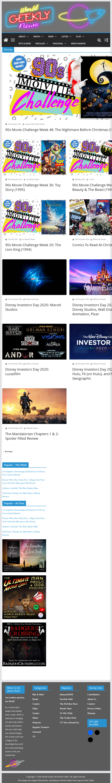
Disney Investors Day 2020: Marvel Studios (33, 307)
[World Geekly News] (56, 3)
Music (35, 718)
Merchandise (78, 43)
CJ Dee (91, 179)
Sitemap (91, 713)
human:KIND (66, 694)
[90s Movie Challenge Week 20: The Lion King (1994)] (34, 217)
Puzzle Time (66, 708)
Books (35, 699)
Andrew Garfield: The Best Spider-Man (20, 488)
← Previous (7, 451)
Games (36, 713)
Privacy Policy (94, 708)
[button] (27, 36)
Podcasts (37, 722)
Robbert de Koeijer (99, 239)
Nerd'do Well (66, 699)
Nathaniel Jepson (32, 428)
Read (51, 36)
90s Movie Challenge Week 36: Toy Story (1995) (33, 187)
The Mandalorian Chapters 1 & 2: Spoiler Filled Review (32, 436)
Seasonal (58, 43)
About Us (91, 699)
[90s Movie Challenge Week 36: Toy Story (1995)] (34, 157)
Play (78, 36)
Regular (40, 43)
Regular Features (41, 727)
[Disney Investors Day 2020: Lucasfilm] (34, 342)
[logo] (15, 761)
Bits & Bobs (25, 43)
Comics (36, 704)
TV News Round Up (69, 722)
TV (34, 736)
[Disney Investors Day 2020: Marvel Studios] (34, 277)
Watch (36, 36)
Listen (64, 36)
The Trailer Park (68, 718)
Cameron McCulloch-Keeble (35, 124)
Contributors (93, 694)
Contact (91, 704)
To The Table (66, 713)
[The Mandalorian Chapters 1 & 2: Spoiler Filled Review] (34, 406)
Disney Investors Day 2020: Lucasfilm (27, 371)
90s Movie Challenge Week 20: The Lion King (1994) (33, 247)
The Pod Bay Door (69, 704)
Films (35, 708)
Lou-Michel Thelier (32, 179)
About (22, 36)
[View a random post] (106, 40)
